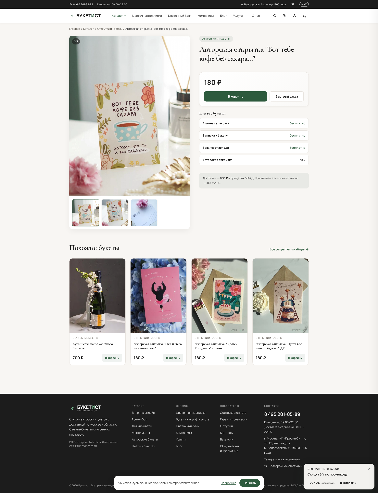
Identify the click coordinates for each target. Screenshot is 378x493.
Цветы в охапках (143, 446)
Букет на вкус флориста (192, 419)
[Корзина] (304, 15)
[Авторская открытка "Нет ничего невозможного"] (158, 296)
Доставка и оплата (233, 413)
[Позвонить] (284, 15)
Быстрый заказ (286, 96)
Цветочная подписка (147, 16)
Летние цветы (142, 426)
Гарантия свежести (233, 419)
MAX (304, 4)
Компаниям (206, 16)
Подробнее (228, 483)
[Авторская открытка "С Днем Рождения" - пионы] (219, 296)
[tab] (85, 212)
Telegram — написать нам (282, 459)
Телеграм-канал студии (285, 466)
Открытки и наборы (109, 28)
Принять (250, 483)
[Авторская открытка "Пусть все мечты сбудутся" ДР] (281, 296)
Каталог (117, 16)
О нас (256, 16)
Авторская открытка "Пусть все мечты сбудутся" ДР (279, 346)
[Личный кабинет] (294, 15)
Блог (223, 16)
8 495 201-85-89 (83, 4)
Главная (74, 28)
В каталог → (348, 483)
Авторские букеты (145, 439)
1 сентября (139, 419)
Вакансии (226, 439)
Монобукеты (141, 433)
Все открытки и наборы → (289, 249)
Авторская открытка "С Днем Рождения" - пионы (216, 346)
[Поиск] (275, 15)
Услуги (238, 16)
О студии (226, 426)
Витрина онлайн (143, 413)
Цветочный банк (179, 16)
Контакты (226, 433)
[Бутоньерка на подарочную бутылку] (97, 296)
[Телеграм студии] (293, 4)
